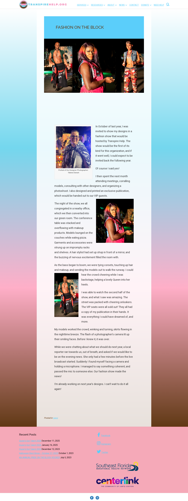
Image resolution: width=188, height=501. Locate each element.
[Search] (167, 4)
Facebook (105, 435)
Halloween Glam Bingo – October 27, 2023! (38, 453)
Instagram (106, 444)
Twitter (104, 452)
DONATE (145, 5)
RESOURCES (97, 5)
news (55, 418)
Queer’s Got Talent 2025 (30, 445)
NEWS (122, 5)
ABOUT (111, 5)
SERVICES (81, 5)
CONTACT (134, 5)
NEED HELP (159, 5)
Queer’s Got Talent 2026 (30, 441)
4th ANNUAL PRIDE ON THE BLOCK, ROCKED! (39, 457)
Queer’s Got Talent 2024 (30, 449)
